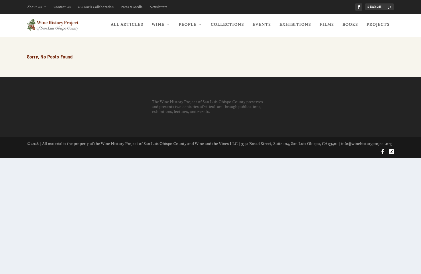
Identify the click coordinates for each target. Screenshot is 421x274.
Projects (378, 24)
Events (262, 24)
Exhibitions (295, 24)
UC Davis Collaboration (96, 7)
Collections (227, 24)
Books (350, 24)
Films (327, 24)
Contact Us (62, 7)
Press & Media (132, 7)
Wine (158, 24)
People (187, 24)
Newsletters (158, 7)
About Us (34, 7)
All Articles (127, 24)
